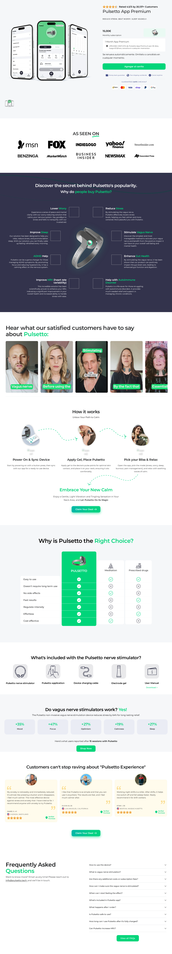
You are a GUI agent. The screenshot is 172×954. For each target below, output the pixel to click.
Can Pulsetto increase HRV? (102, 928)
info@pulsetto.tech (16, 880)
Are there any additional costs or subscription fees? (113, 879)
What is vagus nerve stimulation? (105, 872)
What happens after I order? (102, 907)
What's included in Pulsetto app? (105, 900)
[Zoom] (91, 8)
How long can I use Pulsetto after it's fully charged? (113, 921)
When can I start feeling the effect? (106, 893)
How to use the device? (100, 865)
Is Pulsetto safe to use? (100, 914)
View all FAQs (127, 938)
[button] (86, 748)
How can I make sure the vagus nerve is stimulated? (114, 886)
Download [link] (151, 687)
